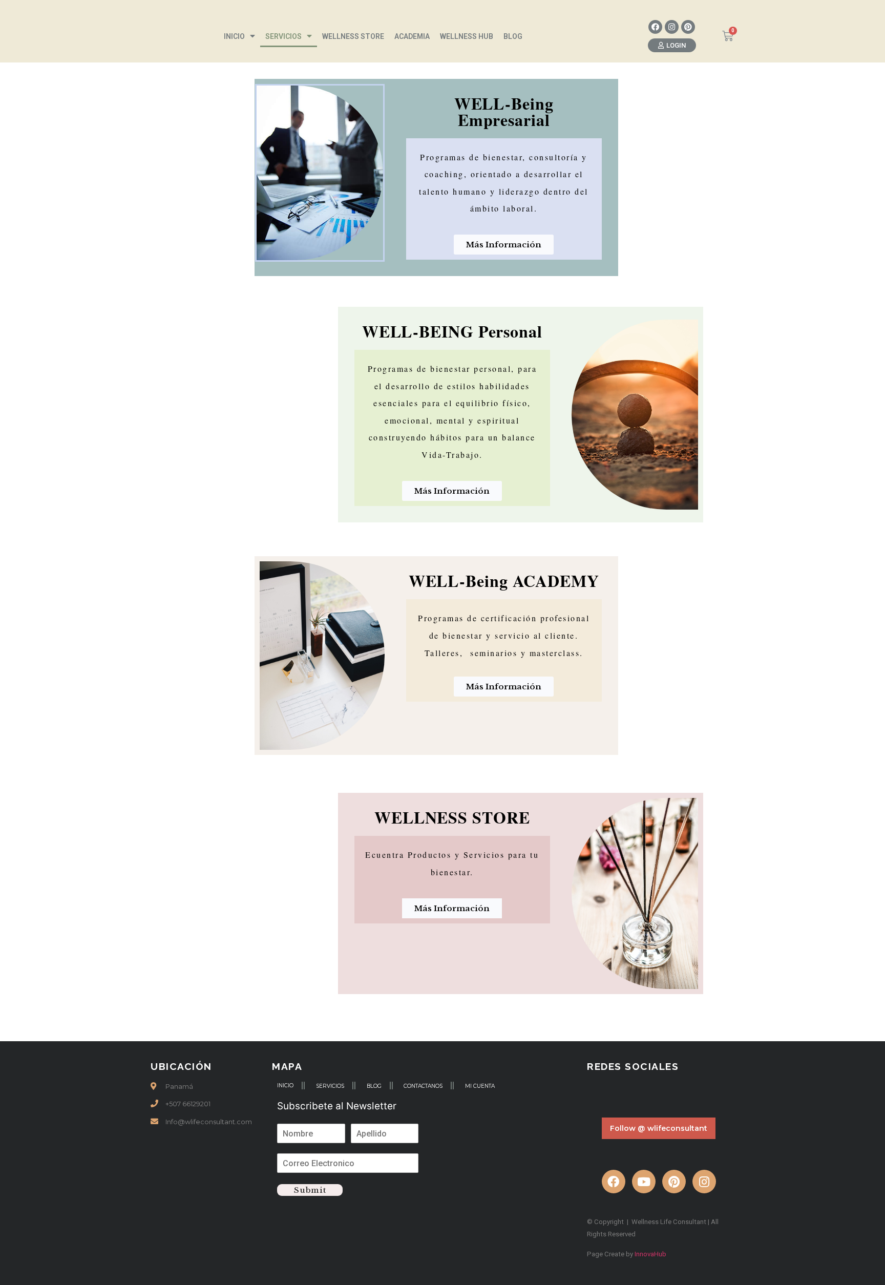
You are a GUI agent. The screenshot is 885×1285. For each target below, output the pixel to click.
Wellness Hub (466, 36)
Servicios (283, 36)
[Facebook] (655, 27)
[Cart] (728, 36)
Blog (512, 36)
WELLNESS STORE (353, 36)
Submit (310, 1190)
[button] (672, 45)
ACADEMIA (412, 36)
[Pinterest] (688, 27)
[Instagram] (672, 27)
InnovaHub (650, 1254)
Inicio (234, 36)
